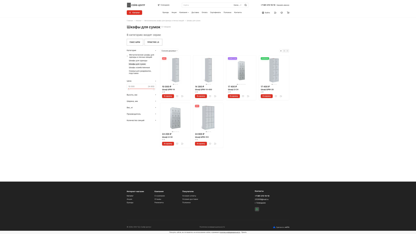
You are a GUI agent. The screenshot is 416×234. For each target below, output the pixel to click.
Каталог (130, 196)
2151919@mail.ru (261, 199)
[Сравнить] (182, 96)
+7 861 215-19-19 (268, 5)
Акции (129, 199)
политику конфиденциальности (230, 232)
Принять (244, 232)
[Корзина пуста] (288, 12)
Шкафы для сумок (137, 64)
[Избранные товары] (282, 12)
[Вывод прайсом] (287, 50)
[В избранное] (177, 96)
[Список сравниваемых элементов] (275, 12)
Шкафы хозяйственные (139, 67)
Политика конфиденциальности (212, 227)
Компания (159, 191)
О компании (159, 196)
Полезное (186, 203)
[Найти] (245, 5)
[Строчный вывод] (284, 50)
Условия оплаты (189, 196)
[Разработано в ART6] (281, 227)
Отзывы (157, 199)
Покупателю (188, 191)
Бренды (130, 203)
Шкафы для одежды (138, 60)
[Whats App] (257, 209)
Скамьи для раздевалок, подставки (140, 72)
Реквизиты (159, 203)
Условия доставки (190, 199)
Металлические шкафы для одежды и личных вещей (141, 56)
